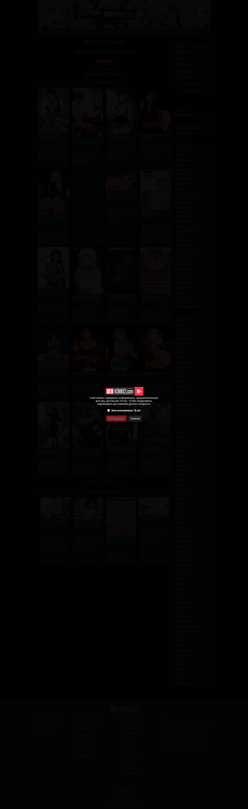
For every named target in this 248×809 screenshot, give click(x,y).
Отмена (135, 418)
